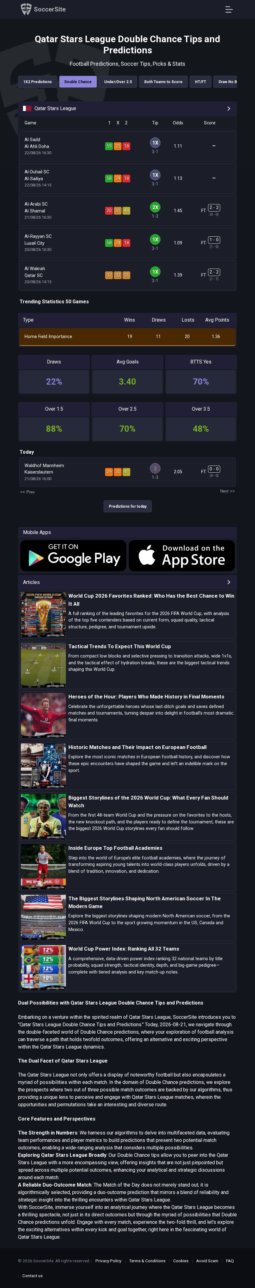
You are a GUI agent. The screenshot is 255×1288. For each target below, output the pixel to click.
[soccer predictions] (73, 556)
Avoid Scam (207, 1260)
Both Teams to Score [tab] (163, 82)
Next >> (227, 491)
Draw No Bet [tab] (230, 82)
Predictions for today (127, 506)
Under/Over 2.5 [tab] (118, 82)
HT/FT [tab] (200, 82)
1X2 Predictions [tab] (37, 82)
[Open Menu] (231, 9)
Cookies (180, 1260)
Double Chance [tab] (78, 82)
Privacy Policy (108, 1260)
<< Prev (27, 492)
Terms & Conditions (147, 1260)
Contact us (32, 1275)
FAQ (230, 1260)
